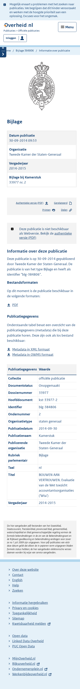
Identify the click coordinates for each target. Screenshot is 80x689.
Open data (20, 636)
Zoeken (17, 590)
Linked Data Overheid (28, 641)
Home (7, 50)
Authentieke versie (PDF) (31, 203)
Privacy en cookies (25, 608)
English (17, 580)
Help (15, 585)
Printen (46, 210)
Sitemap (18, 618)
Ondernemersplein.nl (27, 669)
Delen (64, 210)
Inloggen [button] (11, 38)
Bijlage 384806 (25, 50)
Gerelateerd (60, 203)
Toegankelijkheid (24, 613)
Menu (69, 27)
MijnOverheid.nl (23, 658)
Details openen (3, 47)
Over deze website (25, 569)
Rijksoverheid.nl (23, 664)
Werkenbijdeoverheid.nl (29, 674)
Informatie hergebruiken (30, 603)
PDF (15, 305)
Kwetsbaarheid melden (29, 623)
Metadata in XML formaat (31, 349)
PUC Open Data (23, 646)
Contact (17, 575)
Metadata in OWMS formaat (32, 354)
